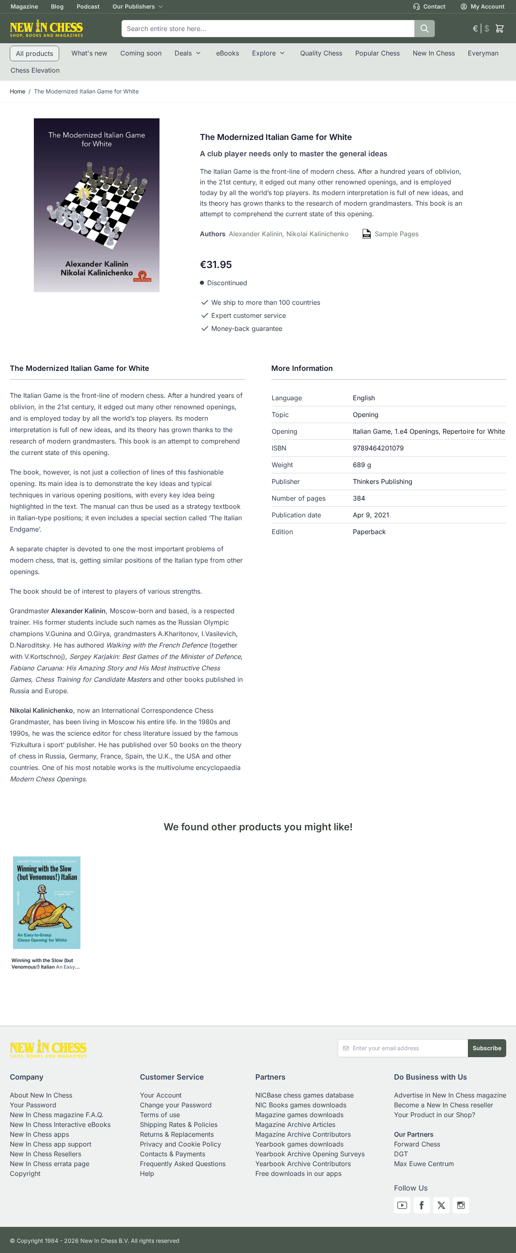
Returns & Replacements (177, 1134)
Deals (183, 53)
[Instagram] (461, 1205)
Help (147, 1173)
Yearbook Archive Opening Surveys (310, 1154)
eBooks (227, 53)
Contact (434, 6)
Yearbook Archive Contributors (303, 1164)
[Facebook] (422, 1205)
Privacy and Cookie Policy (180, 1144)
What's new (89, 53)
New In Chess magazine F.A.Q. (57, 1115)
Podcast (88, 6)
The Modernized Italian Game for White (86, 91)
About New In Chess (41, 1095)
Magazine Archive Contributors (303, 1134)
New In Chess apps (39, 1134)
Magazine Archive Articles (295, 1124)
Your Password (33, 1105)
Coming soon (141, 53)
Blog (57, 6)
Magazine (24, 6)
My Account (488, 6)
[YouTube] (402, 1205)
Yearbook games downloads (299, 1144)
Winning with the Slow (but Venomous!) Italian (44, 963)
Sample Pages (397, 234)
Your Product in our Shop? (434, 1115)
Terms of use (160, 1115)
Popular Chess (377, 53)
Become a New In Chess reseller (443, 1105)
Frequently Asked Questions (183, 1164)
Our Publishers (134, 6)
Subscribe (487, 1048)
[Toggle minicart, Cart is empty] (499, 28)
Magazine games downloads (299, 1115)
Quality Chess (321, 53)
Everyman (483, 53)
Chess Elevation (35, 70)
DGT (401, 1154)
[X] (441, 1205)
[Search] (424, 28)
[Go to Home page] (46, 28)
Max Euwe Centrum (424, 1164)
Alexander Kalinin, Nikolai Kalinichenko (289, 234)
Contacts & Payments (172, 1154)
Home (17, 91)
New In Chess (434, 53)
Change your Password (176, 1105)
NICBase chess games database (304, 1095)
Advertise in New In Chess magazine (450, 1095)
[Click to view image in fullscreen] (97, 205)
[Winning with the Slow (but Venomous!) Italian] (46, 902)
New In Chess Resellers (45, 1154)
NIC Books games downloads (300, 1105)
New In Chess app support (50, 1144)
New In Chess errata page (49, 1164)
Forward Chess (417, 1144)
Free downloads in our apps (298, 1173)
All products (34, 53)
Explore (264, 53)
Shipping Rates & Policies (178, 1124)
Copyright (25, 1173)
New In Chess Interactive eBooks (60, 1124)
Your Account (161, 1095)
